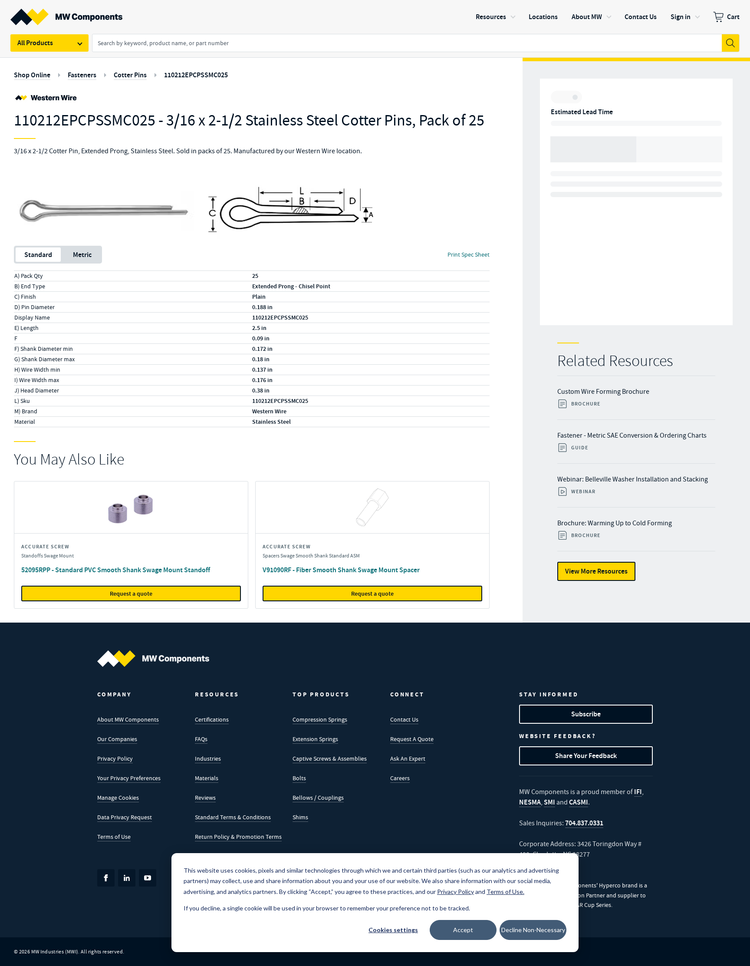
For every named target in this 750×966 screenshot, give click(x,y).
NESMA (530, 802)
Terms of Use (114, 837)
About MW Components (128, 719)
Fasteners (82, 74)
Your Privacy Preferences (129, 778)
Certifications (212, 719)
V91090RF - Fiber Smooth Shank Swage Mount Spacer (341, 569)
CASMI (578, 802)
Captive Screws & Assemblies (330, 758)
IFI (638, 791)
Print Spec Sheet (468, 254)
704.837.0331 (584, 823)
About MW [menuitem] (587, 16)
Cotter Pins (130, 74)
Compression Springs (320, 719)
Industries (208, 758)
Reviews (205, 797)
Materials (206, 778)
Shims (300, 817)
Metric (82, 254)
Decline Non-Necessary (533, 929)
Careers (400, 778)
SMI (549, 802)
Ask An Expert (407, 758)
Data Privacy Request (124, 817)
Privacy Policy (115, 758)
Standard (38, 254)
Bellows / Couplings (318, 797)
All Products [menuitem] (35, 42)
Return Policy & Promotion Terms (238, 837)
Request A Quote (412, 739)
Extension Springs (315, 739)
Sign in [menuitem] (681, 16)
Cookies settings (393, 929)
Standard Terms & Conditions (233, 817)
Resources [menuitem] (491, 16)
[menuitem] (726, 17)
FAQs (201, 739)
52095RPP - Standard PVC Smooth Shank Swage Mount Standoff (115, 569)
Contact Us (404, 719)
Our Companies (117, 739)
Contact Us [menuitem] (641, 16)
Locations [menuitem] (543, 16)
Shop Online (32, 74)
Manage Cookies (118, 797)
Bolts (299, 778)
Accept (463, 929)
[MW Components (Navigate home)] (153, 658)
